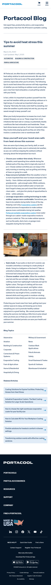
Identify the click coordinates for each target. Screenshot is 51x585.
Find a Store (39, 542)
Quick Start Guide (26, 542)
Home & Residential (11, 368)
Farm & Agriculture (11, 364)
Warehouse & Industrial (37, 368)
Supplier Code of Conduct (34, 576)
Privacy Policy (11, 572)
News (30, 342)
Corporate (7, 350)
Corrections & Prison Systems (11, 355)
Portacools (10, 473)
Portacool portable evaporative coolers (21, 213)
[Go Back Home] (18, 463)
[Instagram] (16, 531)
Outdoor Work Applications (33, 347)
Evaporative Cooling (11, 360)
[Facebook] (22, 531)
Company (8, 505)
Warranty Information (25, 553)
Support (8, 497)
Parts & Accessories (14, 481)
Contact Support (15, 548)
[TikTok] (41, 531)
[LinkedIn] (10, 531)
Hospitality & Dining (11, 372)
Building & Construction (13, 346)
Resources (9, 489)
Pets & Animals (34, 352)
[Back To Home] (12, 4)
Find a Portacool (13, 514)
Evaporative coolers (29, 205)
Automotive (8, 338)
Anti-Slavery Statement (16, 576)
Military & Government (37, 338)
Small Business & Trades (37, 360)
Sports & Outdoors (35, 364)
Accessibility (20, 579)
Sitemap (31, 579)
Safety (30, 356)
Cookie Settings (24, 572)
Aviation (7, 342)
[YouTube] (34, 531)
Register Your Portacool (33, 548)
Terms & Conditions (38, 572)
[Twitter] (28, 531)
